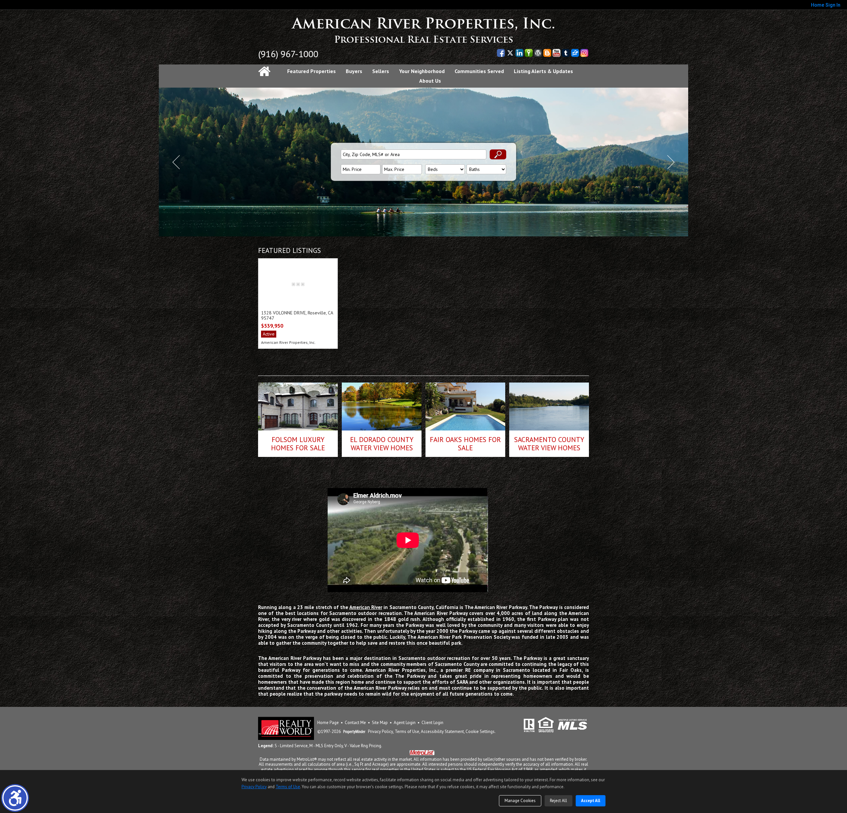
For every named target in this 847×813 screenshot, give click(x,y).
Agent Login (405, 722)
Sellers (380, 71)
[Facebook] (501, 53)
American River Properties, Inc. (423, 23)
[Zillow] (575, 53)
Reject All (558, 800)
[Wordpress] (538, 53)
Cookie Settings (480, 731)
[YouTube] (556, 53)
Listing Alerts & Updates (543, 71)
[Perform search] (498, 154)
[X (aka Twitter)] (510, 53)
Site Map (380, 722)
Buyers (354, 71)
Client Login (432, 722)
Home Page (328, 722)
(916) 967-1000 (288, 54)
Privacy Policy (380, 731)
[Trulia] (529, 53)
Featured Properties (311, 71)
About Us (430, 80)
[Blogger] (547, 53)
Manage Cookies (520, 800)
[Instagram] (584, 53)
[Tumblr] (566, 53)
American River (365, 607)
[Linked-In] (519, 53)
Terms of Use (407, 731)
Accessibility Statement (442, 731)
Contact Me (355, 722)
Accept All (590, 800)
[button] (15, 798)
